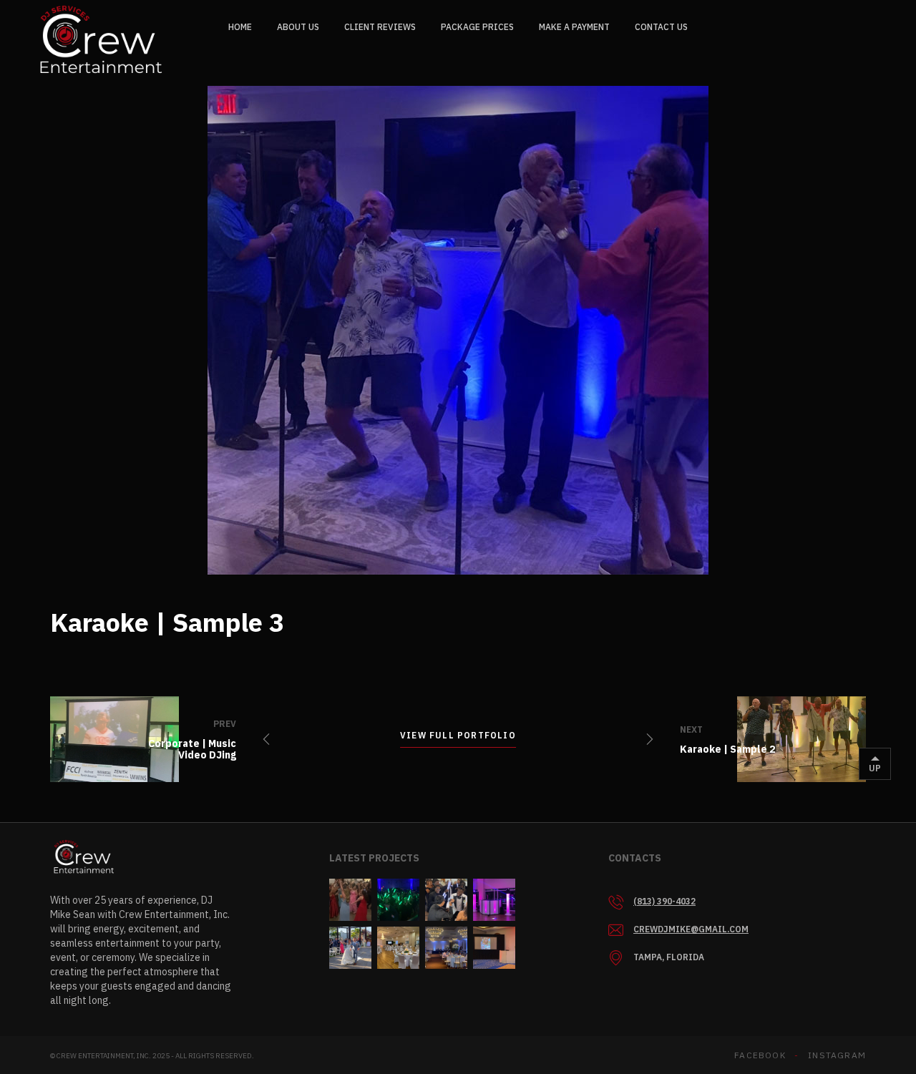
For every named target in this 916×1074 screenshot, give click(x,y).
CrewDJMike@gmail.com (691, 929)
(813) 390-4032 (664, 901)
